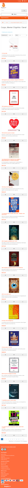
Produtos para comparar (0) (7, 32)
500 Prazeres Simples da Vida (9, 373)
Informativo (3, 476)
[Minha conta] (20, 1)
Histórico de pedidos (5, 473)
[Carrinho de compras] (24, 1)
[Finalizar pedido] (25, 1)
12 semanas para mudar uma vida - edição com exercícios (13, 214)
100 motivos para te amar (8, 132)
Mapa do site (3, 464)
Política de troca (4, 459)
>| (23, 439)
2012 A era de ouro (6, 294)
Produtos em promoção (5, 469)
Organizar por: (4, 35)
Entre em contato (4, 462)
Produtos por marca (5, 467)
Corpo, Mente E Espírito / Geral (16, 22)
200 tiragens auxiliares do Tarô (9, 241)
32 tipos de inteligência (7, 320)
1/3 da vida (4, 53)
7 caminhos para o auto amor (9, 400)
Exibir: (17, 35)
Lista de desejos (4, 475)
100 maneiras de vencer (7, 106)
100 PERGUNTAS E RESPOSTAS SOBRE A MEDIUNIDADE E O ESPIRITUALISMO (11, 160)
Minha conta (3, 472)
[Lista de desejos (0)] (22, 1)
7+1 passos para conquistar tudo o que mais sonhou (13, 427)
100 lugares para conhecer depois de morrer (13, 79)
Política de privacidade (5, 458)
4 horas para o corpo (7, 347)
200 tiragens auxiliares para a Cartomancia (12, 267)
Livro (7, 22)
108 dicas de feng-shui (7, 187)
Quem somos (3, 454)
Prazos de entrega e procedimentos (7, 455)
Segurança (3, 456)
